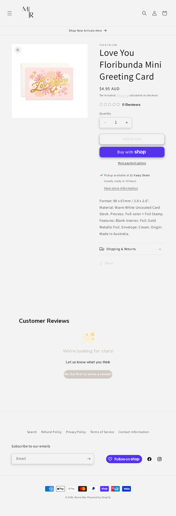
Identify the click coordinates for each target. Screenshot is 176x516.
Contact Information (133, 432)
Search (32, 432)
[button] (10, 13)
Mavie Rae (80, 497)
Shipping (123, 95)
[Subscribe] (89, 458)
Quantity (105, 113)
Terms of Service (102, 432)
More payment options (132, 163)
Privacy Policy (76, 432)
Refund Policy (51, 432)
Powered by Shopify (99, 497)
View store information (121, 188)
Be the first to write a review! (88, 374)
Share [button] (109, 263)
